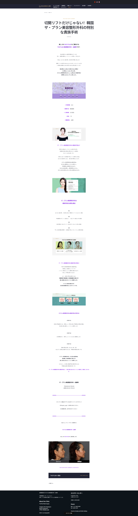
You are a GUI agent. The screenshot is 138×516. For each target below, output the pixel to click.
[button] (65, 5)
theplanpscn (48, 506)
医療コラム (50, 12)
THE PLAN (45, 12)
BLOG (69, 7)
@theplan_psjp (46, 509)
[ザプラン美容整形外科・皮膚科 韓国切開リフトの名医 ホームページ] (45, 6)
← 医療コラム (51, 483)
